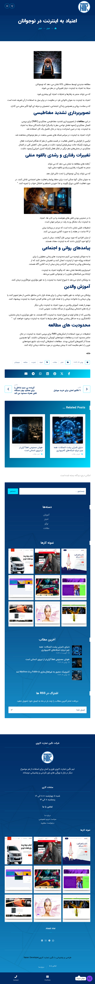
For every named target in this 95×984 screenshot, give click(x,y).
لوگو (46, 524)
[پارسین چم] (74, 614)
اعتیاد (41, 362)
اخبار (62, 362)
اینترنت (33, 362)
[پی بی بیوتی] (47, 614)
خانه (88, 353)
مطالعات (80, 121)
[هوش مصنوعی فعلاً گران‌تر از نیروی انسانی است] (77, 663)
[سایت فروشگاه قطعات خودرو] (21, 561)
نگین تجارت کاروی (46, 957)
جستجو (13, 491)
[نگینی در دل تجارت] (84, 7)
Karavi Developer (31, 957)
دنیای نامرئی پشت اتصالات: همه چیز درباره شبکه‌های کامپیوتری (54, 648)
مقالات (55, 362)
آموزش (78, 454)
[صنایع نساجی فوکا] (47, 587)
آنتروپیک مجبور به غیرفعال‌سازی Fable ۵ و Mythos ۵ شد (43, 672)
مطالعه (25, 362)
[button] (7, 5)
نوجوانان (17, 362)
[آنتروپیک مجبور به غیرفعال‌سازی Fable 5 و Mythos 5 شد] (77, 675)
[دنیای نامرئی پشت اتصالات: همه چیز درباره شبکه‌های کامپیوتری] (77, 650)
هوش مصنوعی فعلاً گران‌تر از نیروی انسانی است (48, 659)
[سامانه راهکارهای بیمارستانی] (21, 587)
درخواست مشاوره (47, 823)
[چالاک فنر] (21, 614)
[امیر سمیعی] (74, 587)
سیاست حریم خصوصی (47, 819)
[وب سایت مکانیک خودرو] (47, 561)
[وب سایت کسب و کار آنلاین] (74, 561)
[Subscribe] (12, 709)
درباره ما (47, 815)
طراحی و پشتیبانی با (62, 957)
